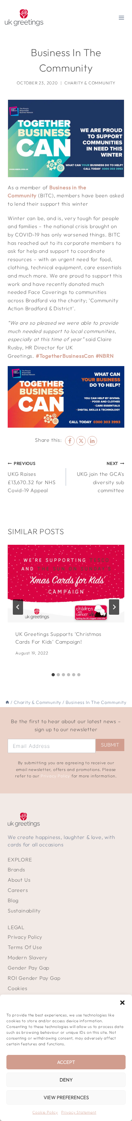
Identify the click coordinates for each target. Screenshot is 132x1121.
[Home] (7, 702)
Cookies (18, 988)
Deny (66, 1080)
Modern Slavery (27, 957)
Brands (16, 869)
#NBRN (105, 356)
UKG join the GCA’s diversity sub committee (100, 477)
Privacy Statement (78, 1112)
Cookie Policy (45, 1112)
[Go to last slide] (18, 607)
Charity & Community (89, 82)
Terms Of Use (25, 947)
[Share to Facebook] (70, 441)
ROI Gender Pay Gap (34, 978)
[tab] (53, 674)
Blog (13, 900)
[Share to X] (81, 441)
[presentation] (66, 584)
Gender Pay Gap (28, 967)
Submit (110, 744)
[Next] (114, 607)
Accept (66, 1062)
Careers (18, 890)
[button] (122, 1002)
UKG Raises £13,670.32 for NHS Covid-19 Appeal (31, 477)
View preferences (66, 1097)
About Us (19, 880)
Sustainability (24, 910)
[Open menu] (121, 17)
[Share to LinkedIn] (92, 441)
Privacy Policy (55, 775)
